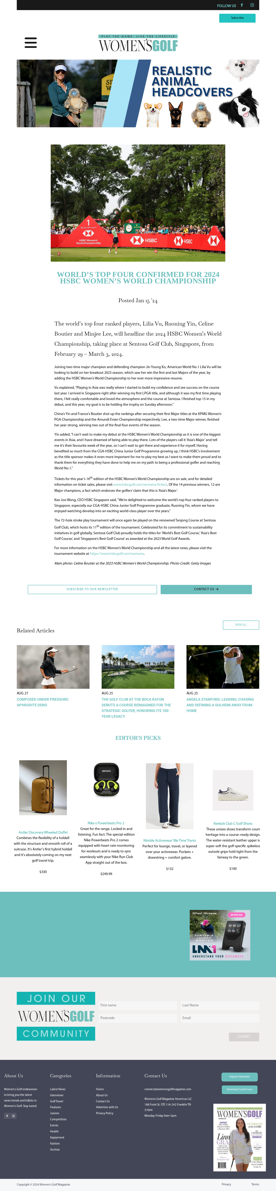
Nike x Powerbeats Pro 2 (106, 823)
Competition (58, 1119)
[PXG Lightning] (220, 959)
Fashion (55, 1143)
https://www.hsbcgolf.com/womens (117, 554)
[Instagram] (252, 5)
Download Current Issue (236, 1087)
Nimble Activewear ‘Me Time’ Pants (169, 841)
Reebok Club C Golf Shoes (233, 824)
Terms (255, 1184)
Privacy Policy (104, 1113)
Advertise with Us (107, 1107)
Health (54, 1131)
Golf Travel (56, 1101)
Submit (244, 1037)
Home (100, 1089)
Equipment (57, 1137)
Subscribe (248, 16)
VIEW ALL (252, 623)
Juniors (54, 1113)
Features (55, 1107)
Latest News (57, 1089)
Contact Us (103, 1101)
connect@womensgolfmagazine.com (167, 1089)
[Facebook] (242, 5)
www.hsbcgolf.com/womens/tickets (140, 485)
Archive (55, 1149)
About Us (102, 1095)
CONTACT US (170, 587)
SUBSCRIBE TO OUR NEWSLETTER (53, 587)
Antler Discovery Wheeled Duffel (43, 833)
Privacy (226, 1184)
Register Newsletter (234, 1075)
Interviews (56, 1095)
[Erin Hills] (138, 126)
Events (54, 1125)
